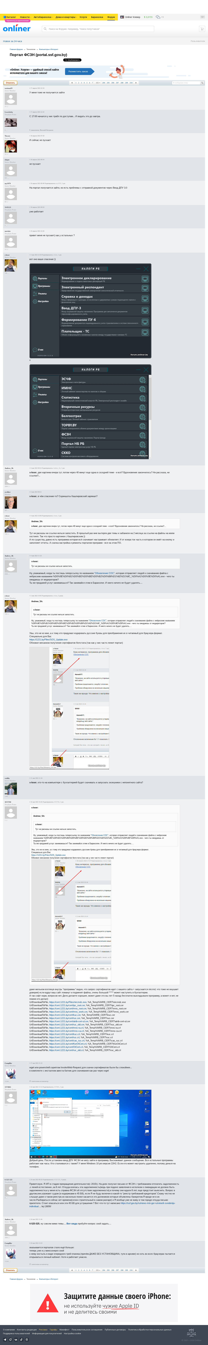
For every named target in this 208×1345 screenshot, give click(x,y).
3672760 (8, 802)
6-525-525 (8, 1180)
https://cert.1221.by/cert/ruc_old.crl (66, 1050)
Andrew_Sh (9, 468)
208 (122, 83)
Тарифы (53, 1329)
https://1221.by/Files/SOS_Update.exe (48, 639)
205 (108, 83)
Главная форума (16, 49)
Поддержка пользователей (16, 1333)
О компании (9, 1329)
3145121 (8, 207)
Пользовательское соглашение (87, 1329)
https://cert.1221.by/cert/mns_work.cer (68, 1011)
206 (112, 83)
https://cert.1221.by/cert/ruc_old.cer (66, 1024)
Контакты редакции (27, 1329)
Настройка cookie (72, 1333)
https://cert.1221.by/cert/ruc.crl (64, 1037)
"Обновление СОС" (104, 573)
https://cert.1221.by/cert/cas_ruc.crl (66, 1040)
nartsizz (8, 231)
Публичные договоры (115, 1329)
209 (126, 83)
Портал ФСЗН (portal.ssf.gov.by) (38, 55)
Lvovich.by (9, 112)
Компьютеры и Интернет (48, 49)
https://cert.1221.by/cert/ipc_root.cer (67, 1005)
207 (117, 83)
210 (131, 83)
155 (97, 83)
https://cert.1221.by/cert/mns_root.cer (67, 1008)
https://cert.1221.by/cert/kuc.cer (65, 1015)
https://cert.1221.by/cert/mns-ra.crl (66, 1027)
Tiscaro (7, 136)
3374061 (8, 1087)
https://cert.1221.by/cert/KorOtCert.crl (67, 1043)
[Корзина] (202, 29)
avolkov (8, 492)
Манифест (64, 1329)
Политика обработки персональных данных (149, 1329)
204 (103, 83)
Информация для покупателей (47, 1333)
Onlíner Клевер (132, 17)
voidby (7, 778)
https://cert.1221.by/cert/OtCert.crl (66, 1047)
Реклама (43, 1329)
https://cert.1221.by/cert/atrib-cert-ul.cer (68, 1021)
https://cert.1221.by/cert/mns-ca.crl (66, 1031)
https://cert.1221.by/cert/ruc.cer (64, 1018)
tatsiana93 (8, 88)
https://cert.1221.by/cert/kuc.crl (64, 1034)
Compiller (8, 1063)
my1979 (8, 183)
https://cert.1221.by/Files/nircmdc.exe (67, 1002)
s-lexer (7, 255)
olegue (7, 160)
